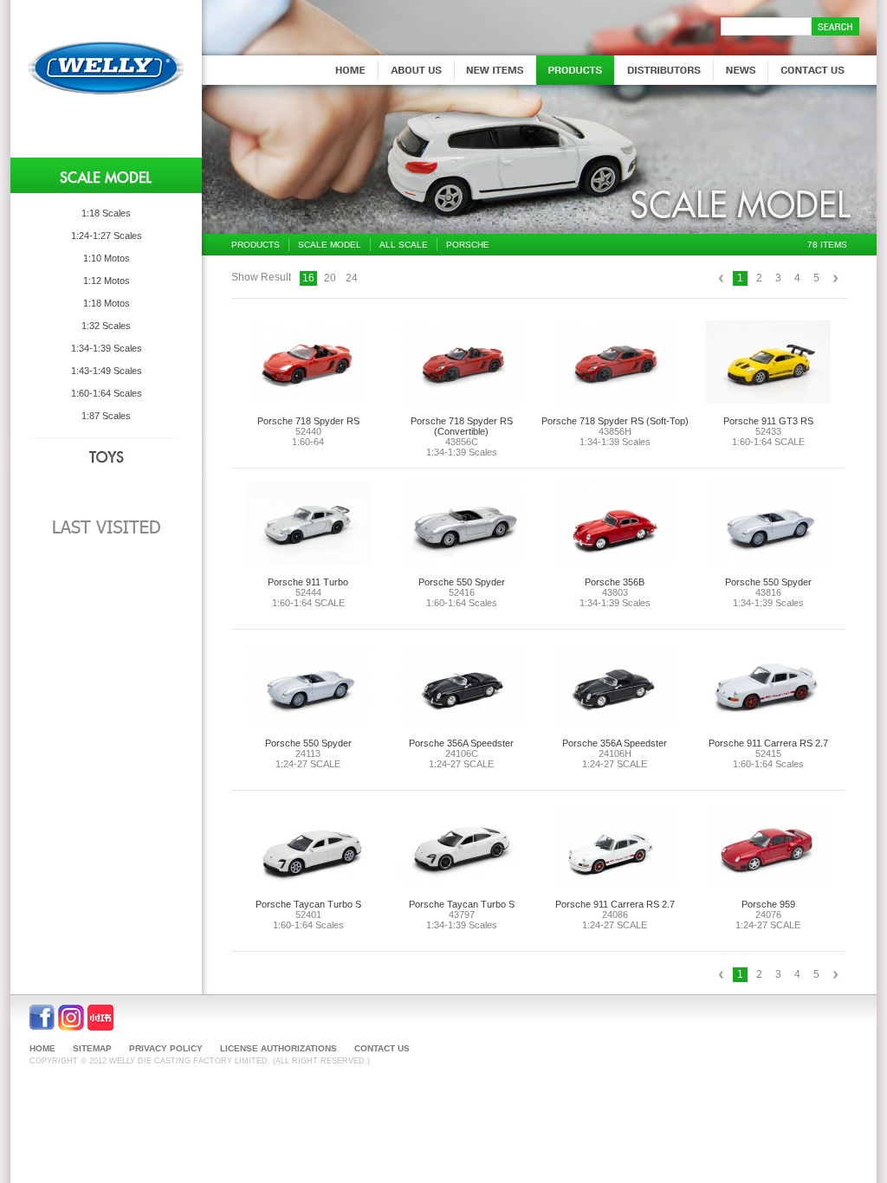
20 (330, 278)
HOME (42, 1048)
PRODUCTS (255, 244)
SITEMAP (92, 1048)
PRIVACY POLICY (166, 1048)
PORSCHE (467, 244)
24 (352, 278)
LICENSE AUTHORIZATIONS (278, 1048)
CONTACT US (382, 1048)
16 (308, 278)
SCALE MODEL (329, 244)
